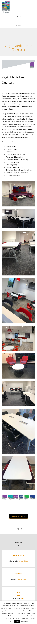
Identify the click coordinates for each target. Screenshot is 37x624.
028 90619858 (21, 580)
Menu (19, 25)
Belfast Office (23, 561)
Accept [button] (17, 621)
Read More (24, 621)
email (22, 598)
